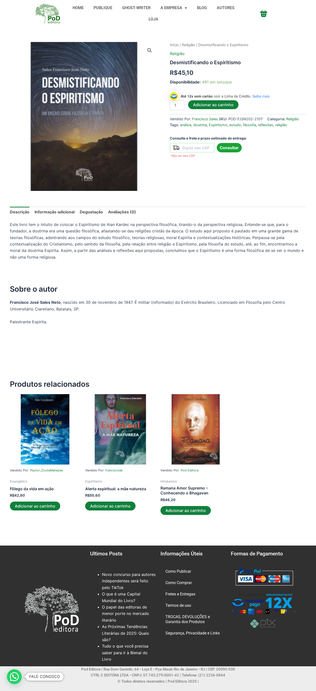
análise (185, 125)
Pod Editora (189, 470)
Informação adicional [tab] (55, 211)
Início (174, 45)
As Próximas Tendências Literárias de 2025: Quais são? (125, 633)
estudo (235, 125)
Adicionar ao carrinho (213, 104)
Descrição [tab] (19, 211)
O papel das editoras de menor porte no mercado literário (125, 614)
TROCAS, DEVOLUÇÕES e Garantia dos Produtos (187, 619)
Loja (153, 19)
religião (281, 125)
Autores (226, 7)
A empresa (171, 7)
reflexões (265, 125)
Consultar (229, 147)
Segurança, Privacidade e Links (192, 633)
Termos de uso (178, 605)
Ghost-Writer (136, 7)
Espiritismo (218, 125)
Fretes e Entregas (180, 594)
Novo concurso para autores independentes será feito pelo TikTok (129, 581)
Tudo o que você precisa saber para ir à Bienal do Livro (125, 653)
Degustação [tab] (91, 211)
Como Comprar (178, 582)
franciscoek (114, 470)
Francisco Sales (205, 119)
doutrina (200, 125)
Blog (202, 7)
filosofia (249, 125)
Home (78, 7)
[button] (149, 50)
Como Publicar (178, 571)
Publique (103, 7)
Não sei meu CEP (183, 156)
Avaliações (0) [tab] (122, 211)
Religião (188, 45)
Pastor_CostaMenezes (46, 470)
